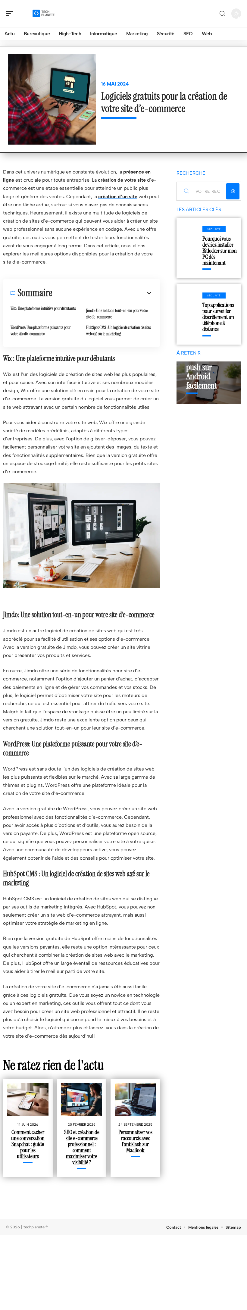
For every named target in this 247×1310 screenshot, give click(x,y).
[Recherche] (222, 13)
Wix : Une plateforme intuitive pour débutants (43, 308)
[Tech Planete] (43, 13)
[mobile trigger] (11, 13)
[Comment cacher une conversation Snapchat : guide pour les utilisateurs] (27, 1099)
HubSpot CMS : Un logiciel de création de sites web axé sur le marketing (118, 330)
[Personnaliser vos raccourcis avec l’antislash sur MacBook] (135, 1099)
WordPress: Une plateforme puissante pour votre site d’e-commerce (40, 330)
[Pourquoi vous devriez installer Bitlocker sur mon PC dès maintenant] (189, 248)
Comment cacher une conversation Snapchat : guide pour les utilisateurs (28, 1144)
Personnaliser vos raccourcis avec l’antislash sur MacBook (135, 1141)
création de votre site (122, 180)
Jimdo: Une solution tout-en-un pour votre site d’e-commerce (117, 314)
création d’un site (117, 196)
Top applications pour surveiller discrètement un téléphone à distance (218, 317)
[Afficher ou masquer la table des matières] (102, 293)
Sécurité (214, 229)
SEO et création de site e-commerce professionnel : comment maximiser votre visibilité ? (81, 1147)
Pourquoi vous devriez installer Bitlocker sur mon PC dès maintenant (219, 251)
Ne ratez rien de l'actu (53, 1065)
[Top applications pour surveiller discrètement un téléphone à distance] (189, 314)
